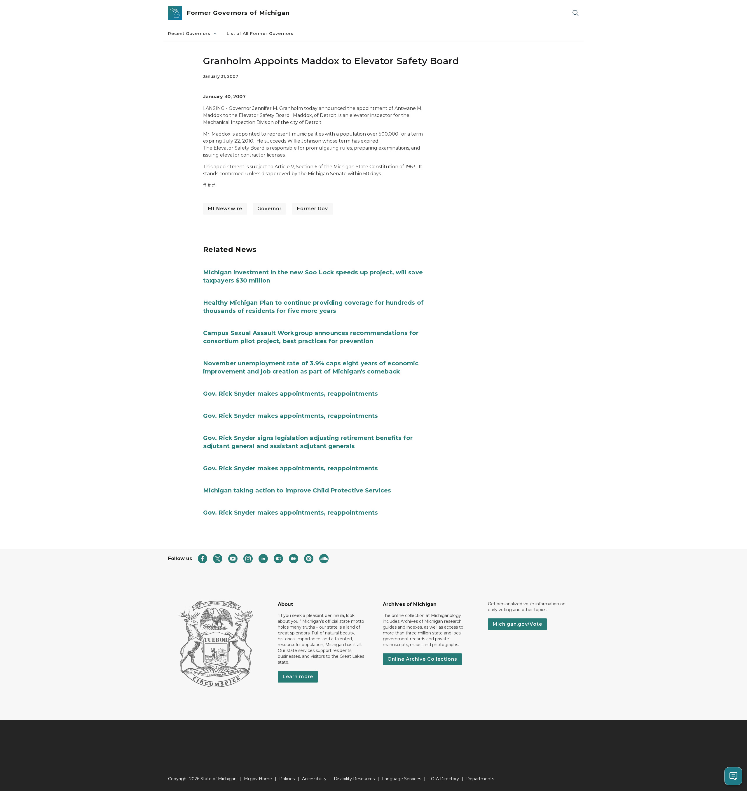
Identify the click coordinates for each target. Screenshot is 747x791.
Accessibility (314, 778)
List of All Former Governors (260, 33)
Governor (269, 208)
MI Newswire (225, 208)
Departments (480, 778)
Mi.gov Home (258, 778)
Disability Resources (354, 778)
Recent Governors (189, 33)
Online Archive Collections (422, 659)
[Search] (575, 13)
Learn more (297, 676)
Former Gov (312, 208)
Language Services (401, 778)
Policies (287, 778)
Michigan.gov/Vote (517, 624)
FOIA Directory (443, 778)
